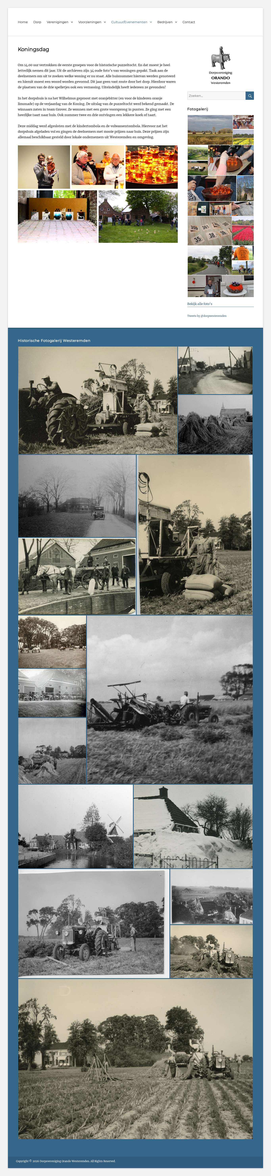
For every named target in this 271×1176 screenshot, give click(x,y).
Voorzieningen (89, 22)
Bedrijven (165, 22)
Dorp (37, 22)
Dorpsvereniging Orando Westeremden (64, 1161)
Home (23, 22)
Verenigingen (57, 22)
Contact (189, 22)
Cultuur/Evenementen (129, 22)
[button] (210, 130)
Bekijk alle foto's (199, 304)
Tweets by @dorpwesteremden (207, 316)
